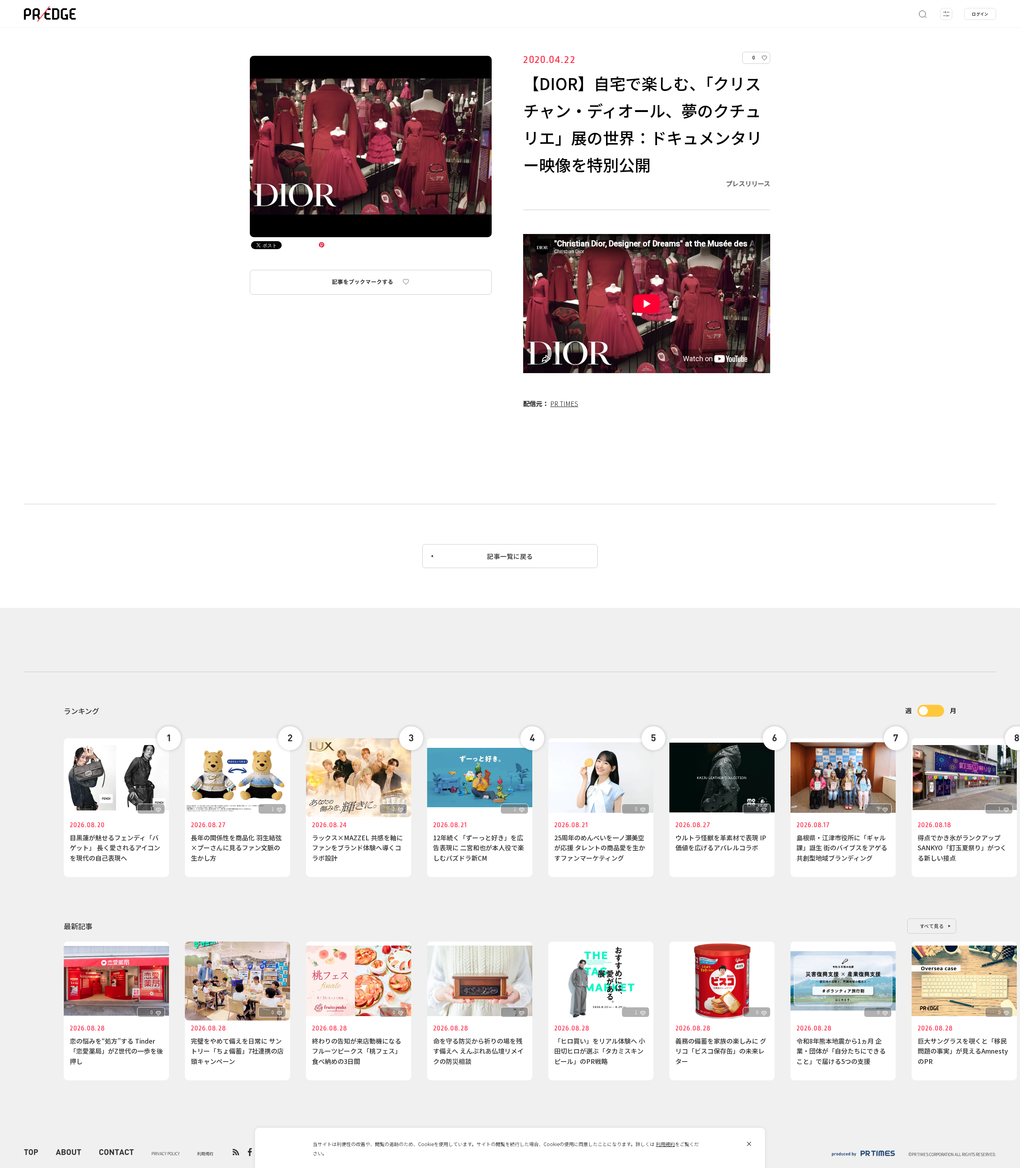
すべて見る (932, 925)
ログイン (980, 14)
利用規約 (665, 1143)
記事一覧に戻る (510, 556)
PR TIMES (564, 403)
